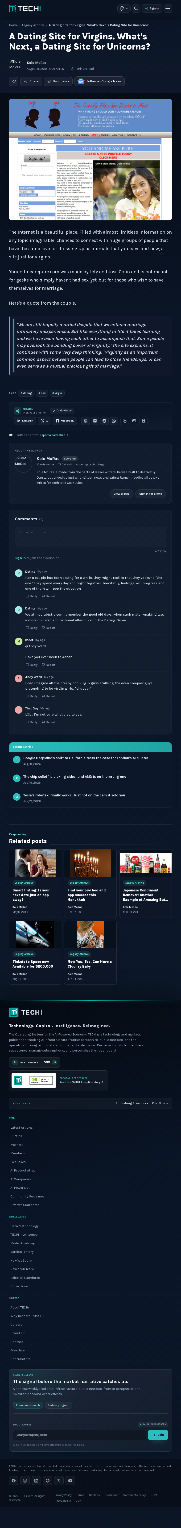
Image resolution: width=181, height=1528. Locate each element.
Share (34, 81)
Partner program (58, 1405)
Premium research (28, 1405)
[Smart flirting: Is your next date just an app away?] (35, 863)
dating (26, 393)
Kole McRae (36, 63)
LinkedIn (27, 420)
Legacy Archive (33, 25)
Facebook (67, 420)
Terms (80, 1495)
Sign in (154, 8)
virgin (57, 393)
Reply (33, 596)
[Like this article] (13, 81)
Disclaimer (112, 1495)
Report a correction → (54, 435)
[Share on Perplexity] (95, 421)
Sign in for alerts (151, 493)
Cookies (94, 1495)
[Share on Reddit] (104, 421)
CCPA (154, 1495)
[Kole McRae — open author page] (16, 65)
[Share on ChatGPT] (85, 421)
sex (42, 393)
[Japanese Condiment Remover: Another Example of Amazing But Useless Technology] (146, 863)
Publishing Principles (132, 1103)
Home (13, 25)
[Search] (136, 8)
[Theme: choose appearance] (124, 8)
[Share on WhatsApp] (114, 421)
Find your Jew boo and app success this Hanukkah (87, 895)
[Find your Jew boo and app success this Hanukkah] (90, 863)
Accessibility (63, 1500)
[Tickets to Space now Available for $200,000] (35, 934)
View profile (122, 493)
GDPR (79, 1500)
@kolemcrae (45, 464)
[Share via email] (134, 421)
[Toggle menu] (168, 8)
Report (50, 596)
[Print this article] (143, 421)
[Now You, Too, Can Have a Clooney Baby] (90, 934)
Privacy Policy (63, 1495)
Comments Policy (134, 1495)
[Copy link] (124, 421)
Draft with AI (64, 410)
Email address (22, 1424)
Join (161, 1435)
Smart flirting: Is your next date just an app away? (31, 895)
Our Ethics (160, 1103)
